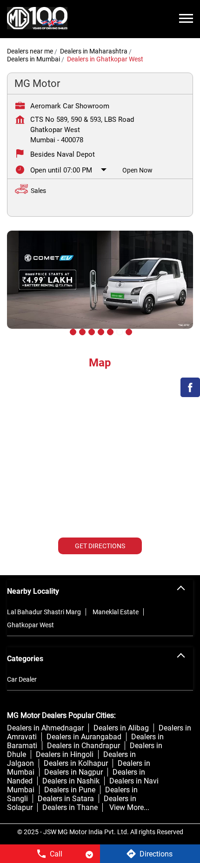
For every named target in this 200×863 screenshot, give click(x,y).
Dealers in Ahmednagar (45, 728)
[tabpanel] (100, 287)
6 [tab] (118, 331)
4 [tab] (100, 331)
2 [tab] (81, 331)
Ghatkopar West (30, 625)
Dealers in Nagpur (73, 772)
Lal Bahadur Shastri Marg (44, 612)
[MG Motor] (37, 19)
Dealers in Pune (69, 789)
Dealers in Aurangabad (84, 736)
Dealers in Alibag (121, 728)
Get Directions (100, 546)
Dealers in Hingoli (64, 754)
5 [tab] (109, 331)
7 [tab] (128, 331)
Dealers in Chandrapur (83, 745)
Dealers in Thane (70, 807)
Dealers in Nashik (71, 781)
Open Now (137, 170)
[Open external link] (190, 394)
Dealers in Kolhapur (76, 763)
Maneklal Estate (116, 612)
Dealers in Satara (66, 798)
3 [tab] (90, 331)
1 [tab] (72, 331)
